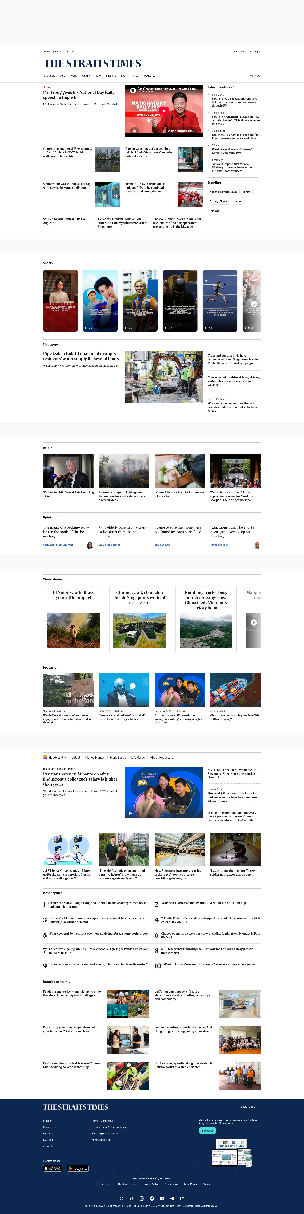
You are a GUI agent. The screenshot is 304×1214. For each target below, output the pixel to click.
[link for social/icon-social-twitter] (121, 1198)
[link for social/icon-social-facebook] (152, 1198)
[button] (53, 51)
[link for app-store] (53, 1168)
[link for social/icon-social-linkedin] (182, 1198)
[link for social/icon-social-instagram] (141, 1198)
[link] (92, 63)
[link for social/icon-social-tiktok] (131, 1198)
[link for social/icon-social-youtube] (162, 1198)
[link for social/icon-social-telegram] (172, 1198)
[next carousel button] (254, 304)
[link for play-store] (78, 1168)
